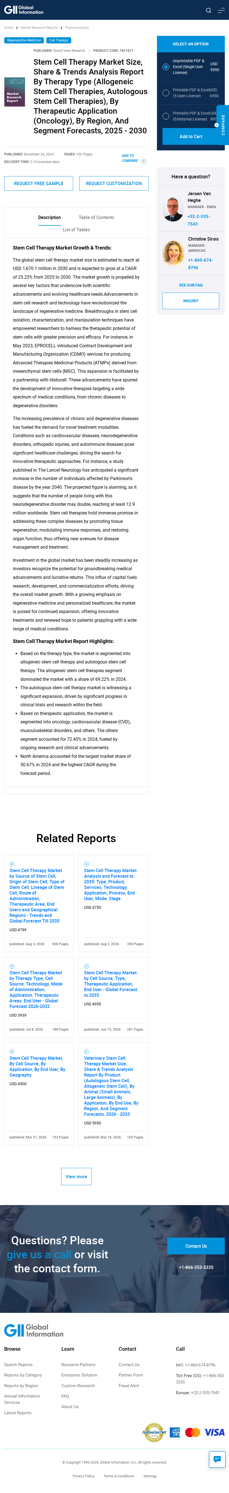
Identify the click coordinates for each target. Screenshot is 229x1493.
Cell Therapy (58, 40)
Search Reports (18, 1364)
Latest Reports (18, 1412)
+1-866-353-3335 (196, 1267)
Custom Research (78, 1385)
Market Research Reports (39, 28)
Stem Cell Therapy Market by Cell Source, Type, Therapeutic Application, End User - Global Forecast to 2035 (110, 984)
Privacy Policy (83, 1476)
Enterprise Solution (79, 1375)
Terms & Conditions (119, 1476)
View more (76, 1176)
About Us (70, 1406)
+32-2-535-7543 (205, 1392)
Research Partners (78, 1364)
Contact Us (196, 1246)
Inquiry (191, 301)
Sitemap (150, 1476)
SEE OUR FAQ (191, 285)
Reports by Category (23, 1375)
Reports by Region (21, 1385)
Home (9, 28)
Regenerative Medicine (24, 40)
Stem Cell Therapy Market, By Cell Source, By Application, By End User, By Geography (37, 1066)
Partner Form (131, 1375)
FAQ (65, 1396)
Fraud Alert (129, 1385)
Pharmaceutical (77, 28)
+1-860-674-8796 (200, 1365)
